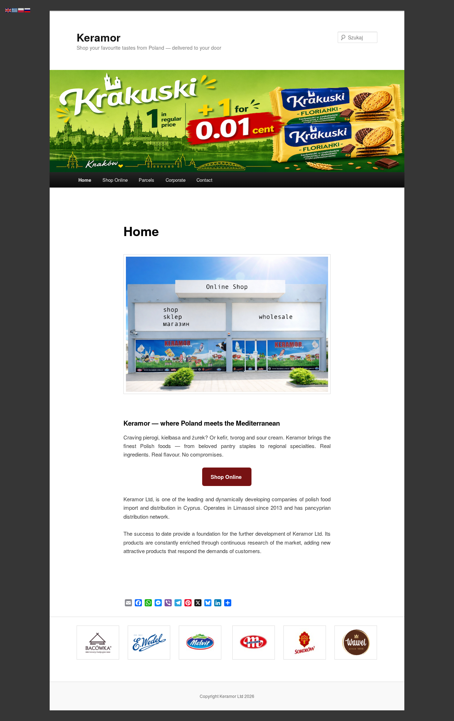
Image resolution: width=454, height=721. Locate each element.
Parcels (146, 179)
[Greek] (15, 9)
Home (84, 179)
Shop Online (115, 179)
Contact (204, 179)
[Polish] (21, 9)
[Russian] (27, 9)
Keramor (99, 37)
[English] (8, 9)
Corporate (176, 179)
